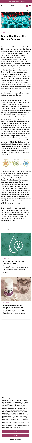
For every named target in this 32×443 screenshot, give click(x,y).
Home (2, 10)
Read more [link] (5, 272)
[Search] (4, 6)
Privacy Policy (20, 427)
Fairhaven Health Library (10, 10)
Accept (16, 431)
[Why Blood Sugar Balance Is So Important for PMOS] (16, 244)
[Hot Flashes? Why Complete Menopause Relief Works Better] (16, 289)
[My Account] (24, 5)
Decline (16, 435)
